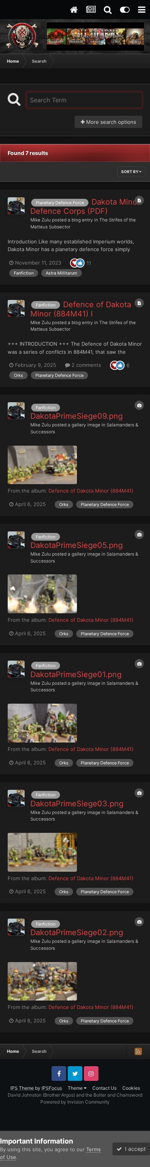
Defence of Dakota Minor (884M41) (90, 491)
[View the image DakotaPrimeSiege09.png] (42, 465)
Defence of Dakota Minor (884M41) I (80, 309)
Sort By (130, 171)
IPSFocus (52, 1088)
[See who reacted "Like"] (80, 262)
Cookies (131, 1088)
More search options (110, 122)
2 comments (85, 365)
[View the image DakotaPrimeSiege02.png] (42, 981)
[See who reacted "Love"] (74, 262)
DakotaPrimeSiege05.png (76, 545)
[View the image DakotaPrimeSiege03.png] (42, 852)
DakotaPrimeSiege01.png (76, 674)
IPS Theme (22, 1088)
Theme (76, 1088)
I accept (134, 1148)
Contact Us (104, 1088)
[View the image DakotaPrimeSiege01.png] (42, 723)
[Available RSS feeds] (138, 1051)
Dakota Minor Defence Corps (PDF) (85, 206)
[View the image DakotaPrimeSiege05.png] (42, 593)
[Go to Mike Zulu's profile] (16, 205)
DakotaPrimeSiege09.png (76, 416)
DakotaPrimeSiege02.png (76, 932)
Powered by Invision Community (75, 1102)
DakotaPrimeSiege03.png (76, 803)
